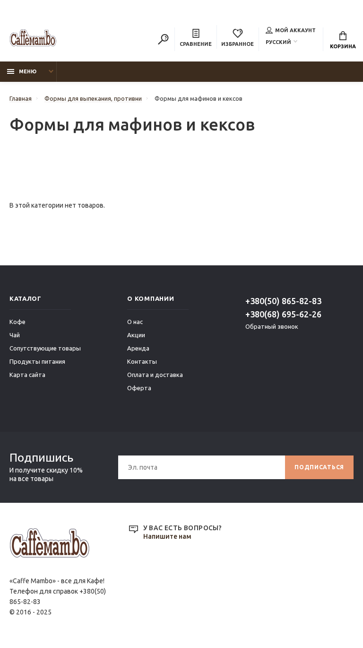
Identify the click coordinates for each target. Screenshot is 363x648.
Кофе (17, 321)
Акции (136, 335)
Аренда (138, 348)
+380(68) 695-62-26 (283, 314)
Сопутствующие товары (45, 348)
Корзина (343, 46)
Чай (14, 335)
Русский (278, 42)
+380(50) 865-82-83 (283, 301)
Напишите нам (167, 536)
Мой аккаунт (295, 30)
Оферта (139, 388)
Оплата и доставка (155, 374)
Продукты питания (37, 361)
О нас (135, 321)
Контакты (142, 361)
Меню (27, 71)
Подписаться (319, 467)
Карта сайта (27, 374)
